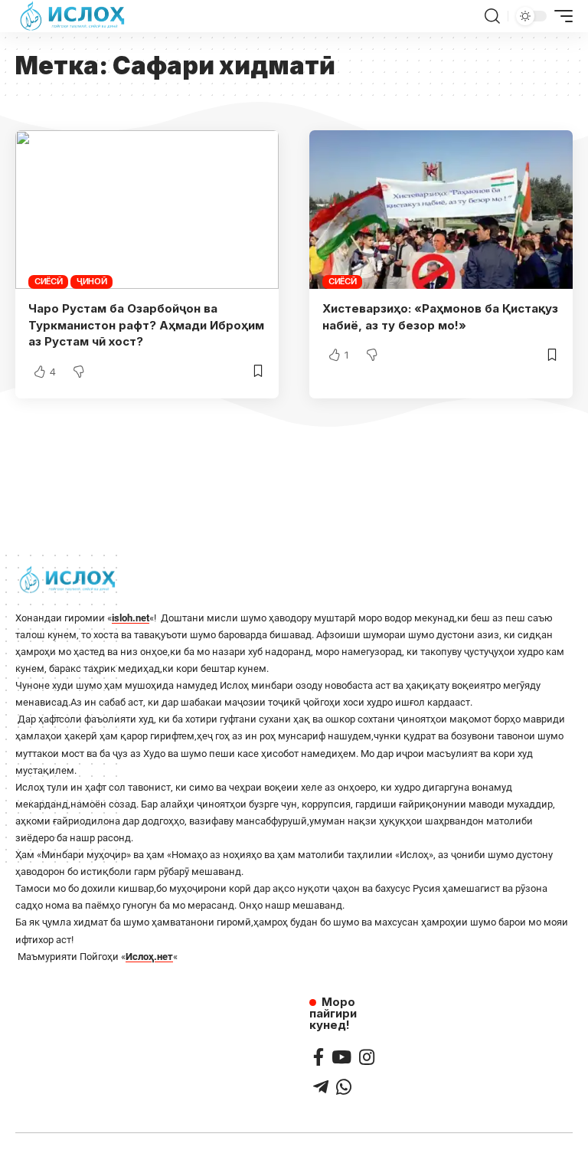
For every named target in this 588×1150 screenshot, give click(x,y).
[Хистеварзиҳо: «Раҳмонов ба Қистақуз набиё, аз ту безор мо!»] (441, 209)
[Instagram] (366, 1057)
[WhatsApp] (343, 1087)
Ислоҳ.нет (149, 956)
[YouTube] (341, 1057)
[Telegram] (320, 1087)
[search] (492, 16)
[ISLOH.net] (73, 16)
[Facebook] (318, 1057)
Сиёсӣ (48, 281)
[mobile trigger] (560, 16)
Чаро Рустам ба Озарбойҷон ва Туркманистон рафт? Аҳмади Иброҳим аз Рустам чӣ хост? (146, 325)
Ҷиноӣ (92, 281)
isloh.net (130, 618)
